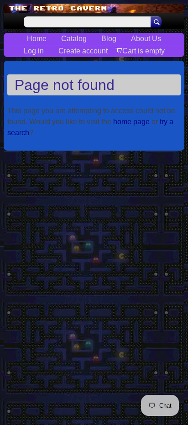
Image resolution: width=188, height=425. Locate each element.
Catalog (74, 38)
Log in (34, 51)
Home (37, 38)
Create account (83, 51)
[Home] (94, 8)
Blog (108, 38)
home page (131, 122)
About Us (146, 38)
